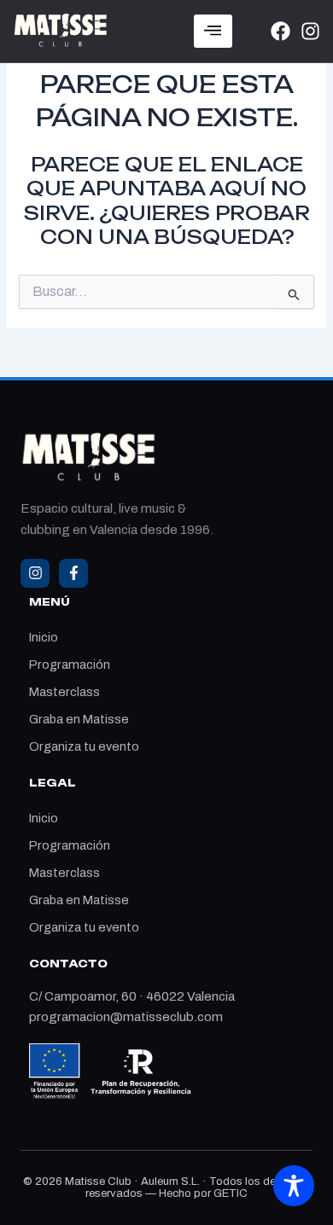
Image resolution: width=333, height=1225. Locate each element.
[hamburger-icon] (213, 31)
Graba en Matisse (79, 719)
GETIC (230, 1193)
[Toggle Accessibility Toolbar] (294, 1186)
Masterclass (64, 692)
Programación (69, 664)
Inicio (43, 637)
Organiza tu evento (84, 746)
